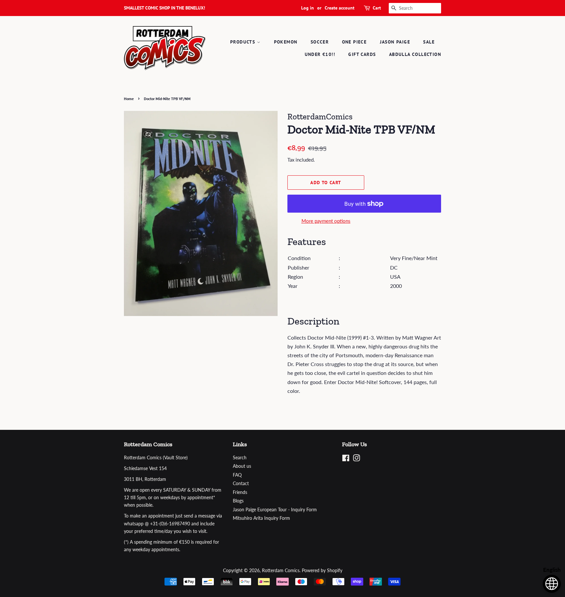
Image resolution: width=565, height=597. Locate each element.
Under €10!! (320, 54)
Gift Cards (362, 54)
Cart (377, 8)
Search (240, 457)
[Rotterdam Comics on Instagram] (356, 459)
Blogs (238, 500)
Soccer (320, 42)
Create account (339, 8)
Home (129, 98)
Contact (241, 483)
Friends (240, 492)
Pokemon (286, 42)
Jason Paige (395, 42)
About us (242, 466)
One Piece (354, 42)
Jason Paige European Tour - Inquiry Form (275, 509)
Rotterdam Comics (281, 570)
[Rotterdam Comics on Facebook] (346, 459)
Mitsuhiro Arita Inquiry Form (261, 518)
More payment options (326, 221)
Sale (429, 42)
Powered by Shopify (322, 570)
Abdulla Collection (415, 54)
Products (243, 42)
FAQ (237, 475)
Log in (307, 8)
